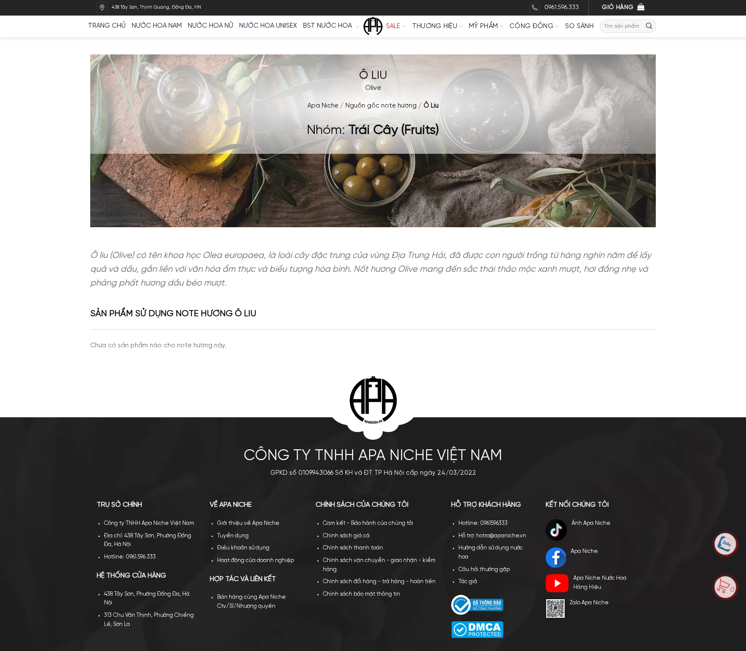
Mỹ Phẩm (483, 26)
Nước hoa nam (157, 25)
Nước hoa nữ (210, 25)
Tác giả (467, 581)
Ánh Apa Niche (591, 523)
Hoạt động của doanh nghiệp (255, 560)
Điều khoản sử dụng (243, 548)
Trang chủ (107, 25)
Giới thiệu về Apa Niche (248, 523)
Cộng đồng (531, 26)
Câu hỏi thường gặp (484, 569)
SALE (393, 26)
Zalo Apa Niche (589, 603)
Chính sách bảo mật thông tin (361, 594)
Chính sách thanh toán (353, 548)
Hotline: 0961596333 (483, 523)
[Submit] (649, 26)
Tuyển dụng (233, 536)
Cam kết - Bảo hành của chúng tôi (368, 523)
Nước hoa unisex (268, 25)
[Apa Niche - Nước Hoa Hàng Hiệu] (373, 26)
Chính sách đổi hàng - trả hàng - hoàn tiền (379, 581)
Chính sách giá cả (346, 536)
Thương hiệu (434, 26)
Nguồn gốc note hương (381, 105)
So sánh (579, 26)
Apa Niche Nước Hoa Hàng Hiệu (599, 582)
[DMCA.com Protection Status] (477, 629)
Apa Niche (322, 105)
